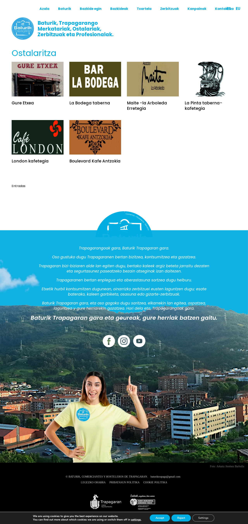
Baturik (64, 8)
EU (238, 8)
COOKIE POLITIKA (155, 482)
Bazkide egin (91, 8)
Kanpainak (197, 8)
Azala (44, 8)
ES (229, 8)
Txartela (144, 8)
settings (136, 519)
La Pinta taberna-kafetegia (203, 105)
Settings (203, 518)
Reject (181, 518)
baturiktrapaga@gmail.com (165, 476)
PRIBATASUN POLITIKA (124, 482)
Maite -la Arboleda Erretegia (147, 105)
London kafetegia (30, 161)
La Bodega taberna (89, 103)
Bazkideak (119, 8)
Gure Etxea (23, 103)
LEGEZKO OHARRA (93, 482)
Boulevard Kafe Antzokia (95, 161)
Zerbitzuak (169, 8)
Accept (160, 518)
